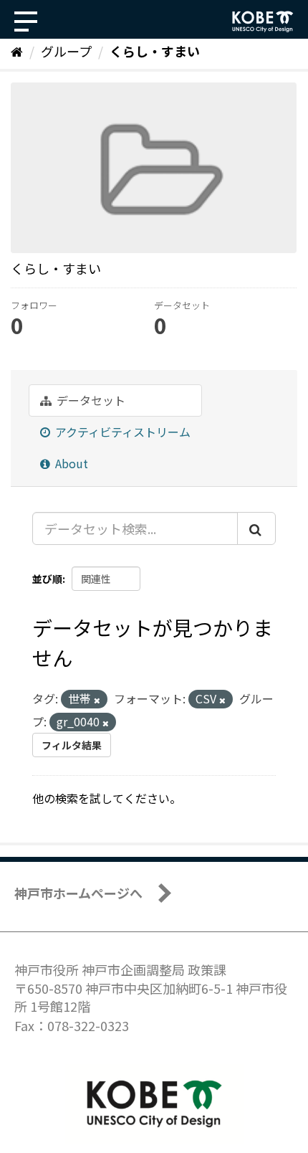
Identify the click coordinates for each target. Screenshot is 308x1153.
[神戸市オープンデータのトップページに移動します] (263, 21)
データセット (89, 400)
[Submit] (256, 528)
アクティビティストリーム (121, 431)
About (70, 463)
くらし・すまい (155, 51)
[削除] (97, 700)
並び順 (47, 578)
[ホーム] (17, 51)
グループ (66, 51)
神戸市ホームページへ (78, 892)
